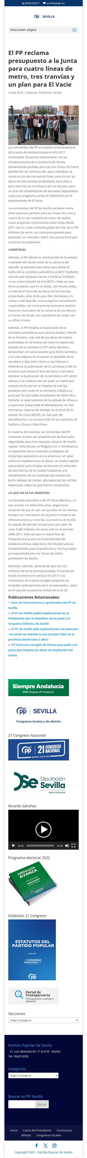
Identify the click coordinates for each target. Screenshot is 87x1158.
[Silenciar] (67, 846)
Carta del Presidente (37, 1130)
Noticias (32, 93)
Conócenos (64, 1130)
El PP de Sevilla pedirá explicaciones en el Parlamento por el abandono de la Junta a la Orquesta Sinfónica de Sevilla (39, 618)
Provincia (45, 93)
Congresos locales (48, 1135)
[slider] (40, 846)
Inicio (14, 1130)
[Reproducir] (14, 846)
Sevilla (57, 93)
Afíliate (26, 1135)
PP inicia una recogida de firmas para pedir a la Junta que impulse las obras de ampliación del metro (42, 650)
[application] (43, 830)
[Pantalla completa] (73, 846)
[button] (43, 829)
